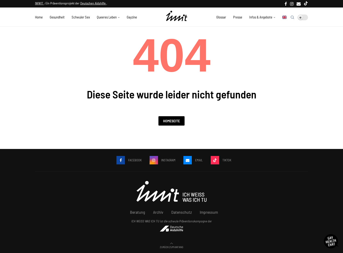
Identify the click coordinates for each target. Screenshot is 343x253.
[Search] (292, 17)
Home (39, 17)
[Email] (299, 3)
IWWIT (39, 3)
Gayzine (132, 17)
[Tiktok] (306, 3)
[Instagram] (292, 3)
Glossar (221, 17)
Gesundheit (57, 17)
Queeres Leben (107, 17)
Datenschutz (181, 212)
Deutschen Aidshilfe (93, 3)
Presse (237, 17)
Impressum (209, 212)
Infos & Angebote (260, 17)
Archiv (158, 212)
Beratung (137, 212)
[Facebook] (286, 3)
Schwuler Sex (81, 17)
